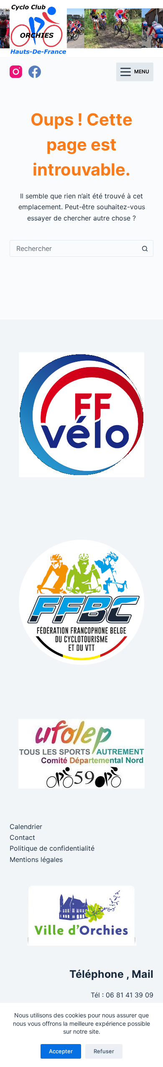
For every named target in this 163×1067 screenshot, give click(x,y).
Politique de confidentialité (52, 848)
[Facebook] (34, 71)
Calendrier (26, 826)
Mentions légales (36, 859)
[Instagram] (16, 71)
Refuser (104, 1051)
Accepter (61, 1051)
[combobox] (73, 248)
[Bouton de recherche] (145, 248)
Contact (22, 837)
